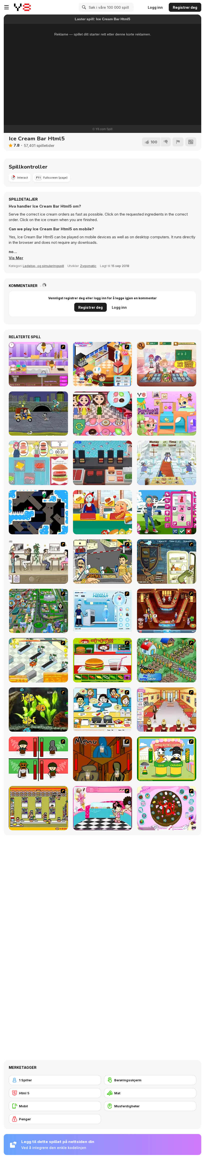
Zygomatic (88, 266)
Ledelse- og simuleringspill (43, 266)
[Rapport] (178, 141)
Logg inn (155, 7)
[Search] (83, 7)
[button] (16, 258)
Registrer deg (185, 7)
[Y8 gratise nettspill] (22, 7)
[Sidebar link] (7, 7)
